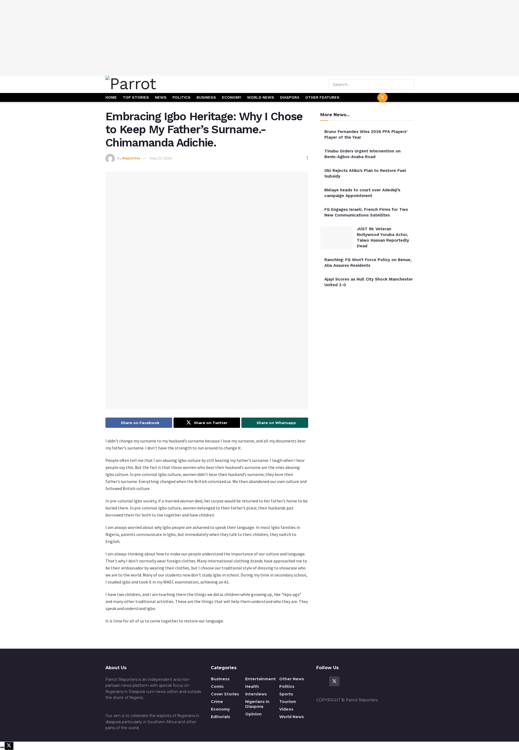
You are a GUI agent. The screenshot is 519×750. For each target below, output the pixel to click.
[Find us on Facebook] (369, 97)
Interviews (256, 694)
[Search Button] (410, 84)
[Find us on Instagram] (408, 97)
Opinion (253, 714)
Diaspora (289, 97)
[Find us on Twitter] (382, 97)
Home (111, 97)
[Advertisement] (259, 38)
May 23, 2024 (161, 158)
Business (206, 97)
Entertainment (260, 678)
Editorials (220, 716)
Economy (231, 97)
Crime (217, 701)
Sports (286, 694)
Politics (181, 97)
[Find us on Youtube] (395, 97)
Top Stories (136, 97)
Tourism (287, 701)
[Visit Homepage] (149, 84)
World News (260, 97)
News (161, 97)
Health (252, 686)
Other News (291, 678)
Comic (217, 686)
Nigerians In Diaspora (257, 704)
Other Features (322, 97)
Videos (286, 709)
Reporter (131, 158)
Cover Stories (225, 694)
